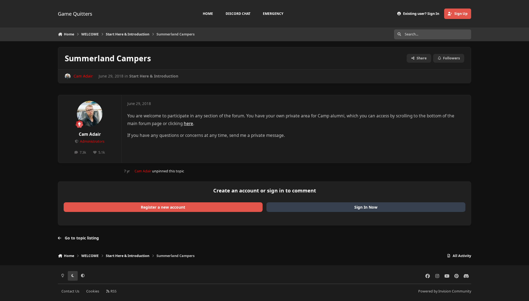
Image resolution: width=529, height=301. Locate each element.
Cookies (92, 291)
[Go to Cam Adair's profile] (68, 76)
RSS (113, 291)
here (188, 123)
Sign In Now (365, 207)
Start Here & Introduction (153, 76)
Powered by (444, 291)
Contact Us (70, 291)
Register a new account (163, 207)
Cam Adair (90, 134)
